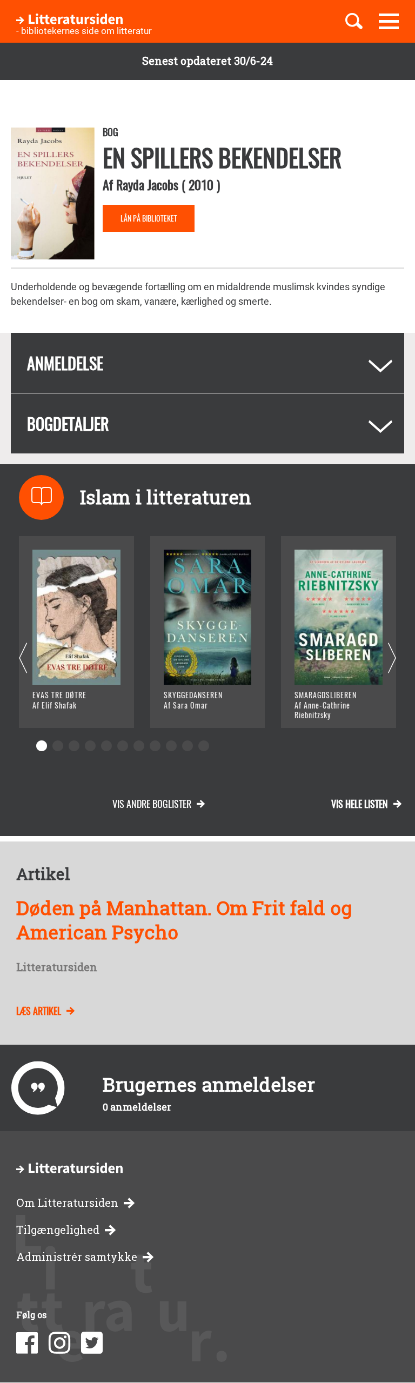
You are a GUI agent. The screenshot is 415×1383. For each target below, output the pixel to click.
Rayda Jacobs (147, 184)
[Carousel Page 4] (90, 745)
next (392, 658)
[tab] (207, 363)
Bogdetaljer (68, 423)
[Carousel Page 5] (106, 745)
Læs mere (67, 706)
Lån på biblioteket (149, 218)
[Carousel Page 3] (74, 745)
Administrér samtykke (76, 1257)
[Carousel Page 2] (57, 745)
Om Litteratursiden (67, 1202)
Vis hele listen (359, 804)
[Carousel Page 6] (122, 745)
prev (23, 658)
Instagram (59, 1343)
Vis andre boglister (151, 804)
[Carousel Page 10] (187, 745)
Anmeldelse (65, 363)
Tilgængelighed (57, 1229)
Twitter (92, 1343)
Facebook (27, 1343)
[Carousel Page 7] (138, 745)
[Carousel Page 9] (171, 745)
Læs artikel (38, 1011)
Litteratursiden (56, 967)
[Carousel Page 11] (203, 745)
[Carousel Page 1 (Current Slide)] (41, 745)
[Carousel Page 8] (155, 745)
